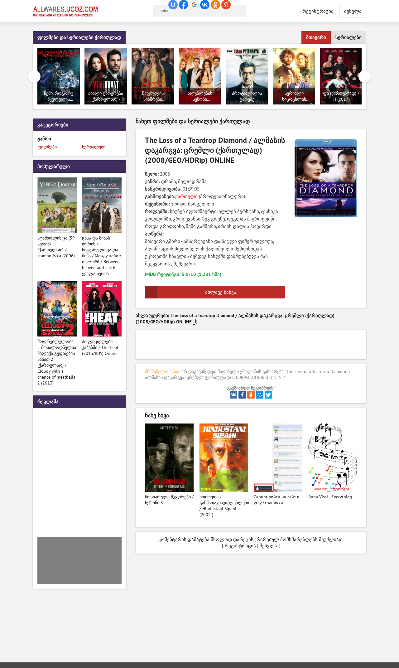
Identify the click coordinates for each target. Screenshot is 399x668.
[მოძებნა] (240, 11)
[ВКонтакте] (233, 395)
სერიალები (348, 37)
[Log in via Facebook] (183, 4)
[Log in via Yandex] (226, 4)
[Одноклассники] (251, 395)
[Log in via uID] (173, 4)
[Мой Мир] (259, 395)
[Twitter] (268, 395)
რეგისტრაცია (318, 11)
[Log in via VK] (204, 4)
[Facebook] (242, 395)
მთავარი (316, 37)
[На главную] (67, 11)
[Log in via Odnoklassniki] (215, 4)
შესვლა (268, 546)
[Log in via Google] (194, 4)
